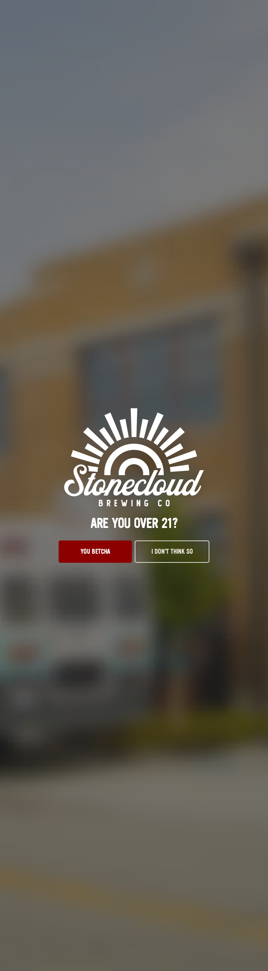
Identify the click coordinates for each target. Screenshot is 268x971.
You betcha (95, 551)
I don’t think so (172, 551)
